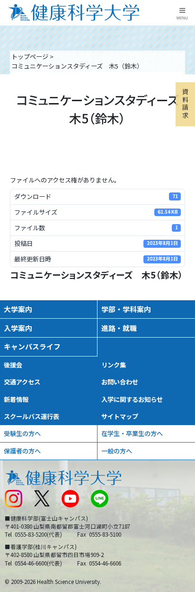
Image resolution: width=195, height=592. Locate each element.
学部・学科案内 (126, 309)
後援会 (13, 364)
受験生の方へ (22, 433)
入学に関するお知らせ (132, 399)
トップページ (29, 56)
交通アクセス (22, 381)
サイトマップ (119, 416)
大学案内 (18, 309)
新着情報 (16, 399)
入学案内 (18, 328)
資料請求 (185, 103)
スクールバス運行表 (31, 416)
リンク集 (113, 364)
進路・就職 (119, 328)
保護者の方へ (22, 450)
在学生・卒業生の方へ (132, 433)
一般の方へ (116, 450)
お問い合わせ (119, 381)
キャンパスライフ (32, 346)
